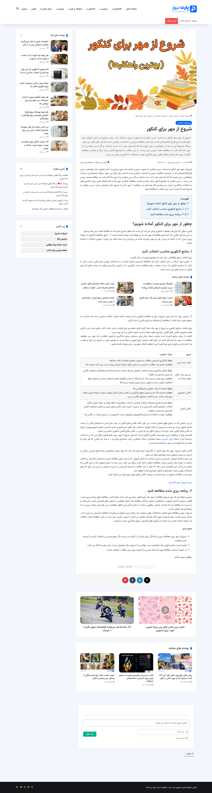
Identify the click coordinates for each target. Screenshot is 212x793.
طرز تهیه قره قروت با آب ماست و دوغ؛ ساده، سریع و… (34, 57)
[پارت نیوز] (184, 9)
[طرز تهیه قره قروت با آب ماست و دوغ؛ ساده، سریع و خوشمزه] (59, 60)
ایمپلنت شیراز (61, 233)
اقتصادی (118, 9)
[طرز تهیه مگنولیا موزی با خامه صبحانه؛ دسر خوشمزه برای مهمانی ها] (59, 101)
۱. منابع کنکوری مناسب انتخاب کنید (165, 209)
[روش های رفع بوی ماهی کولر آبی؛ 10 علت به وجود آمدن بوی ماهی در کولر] (175, 662)
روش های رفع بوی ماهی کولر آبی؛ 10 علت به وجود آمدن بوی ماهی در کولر (175, 677)
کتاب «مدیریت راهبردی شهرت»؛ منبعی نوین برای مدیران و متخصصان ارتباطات (136, 678)
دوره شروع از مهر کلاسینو (180, 482)
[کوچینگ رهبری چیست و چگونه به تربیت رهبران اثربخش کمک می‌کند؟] (183, 287)
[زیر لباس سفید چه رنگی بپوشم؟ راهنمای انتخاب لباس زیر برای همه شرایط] (59, 131)
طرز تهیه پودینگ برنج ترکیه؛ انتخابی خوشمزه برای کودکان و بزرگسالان (35, 115)
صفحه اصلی (131, 9)
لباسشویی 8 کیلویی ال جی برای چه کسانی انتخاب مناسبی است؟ (34, 71)
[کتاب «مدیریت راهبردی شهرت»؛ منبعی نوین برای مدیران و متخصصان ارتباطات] (136, 662)
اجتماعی (91, 9)
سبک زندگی (47, 9)
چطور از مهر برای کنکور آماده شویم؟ (166, 203)
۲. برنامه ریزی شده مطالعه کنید (167, 214)
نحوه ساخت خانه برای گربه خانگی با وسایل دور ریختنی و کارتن (98, 677)
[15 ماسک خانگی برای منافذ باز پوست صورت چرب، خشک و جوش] (59, 146)
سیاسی (104, 9)
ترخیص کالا (62, 239)
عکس (33, 9)
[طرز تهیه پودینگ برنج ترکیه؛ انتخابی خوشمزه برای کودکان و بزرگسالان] (59, 116)
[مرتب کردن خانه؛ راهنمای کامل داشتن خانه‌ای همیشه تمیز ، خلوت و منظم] (125, 287)
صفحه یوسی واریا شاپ (57, 250)
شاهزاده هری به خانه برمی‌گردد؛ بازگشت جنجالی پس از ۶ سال (34, 43)
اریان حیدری (167, 439)
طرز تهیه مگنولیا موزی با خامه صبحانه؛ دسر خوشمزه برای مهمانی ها (35, 100)
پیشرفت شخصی (161, 116)
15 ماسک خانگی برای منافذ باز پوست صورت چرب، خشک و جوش (35, 145)
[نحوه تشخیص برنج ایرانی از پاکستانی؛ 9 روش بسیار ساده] (125, 302)
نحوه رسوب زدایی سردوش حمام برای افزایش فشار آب (34, 85)
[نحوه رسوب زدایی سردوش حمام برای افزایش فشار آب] (59, 87)
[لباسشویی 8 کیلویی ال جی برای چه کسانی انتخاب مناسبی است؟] (59, 74)
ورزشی (61, 9)
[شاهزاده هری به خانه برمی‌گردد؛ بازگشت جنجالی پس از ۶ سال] (59, 46)
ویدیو (24, 9)
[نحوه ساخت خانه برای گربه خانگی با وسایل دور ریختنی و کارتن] (97, 662)
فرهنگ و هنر (76, 9)
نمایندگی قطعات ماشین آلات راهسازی (46, 208)
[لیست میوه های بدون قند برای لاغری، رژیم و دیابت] (183, 302)
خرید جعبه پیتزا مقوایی (56, 245)
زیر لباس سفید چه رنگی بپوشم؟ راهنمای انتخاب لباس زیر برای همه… (34, 130)
